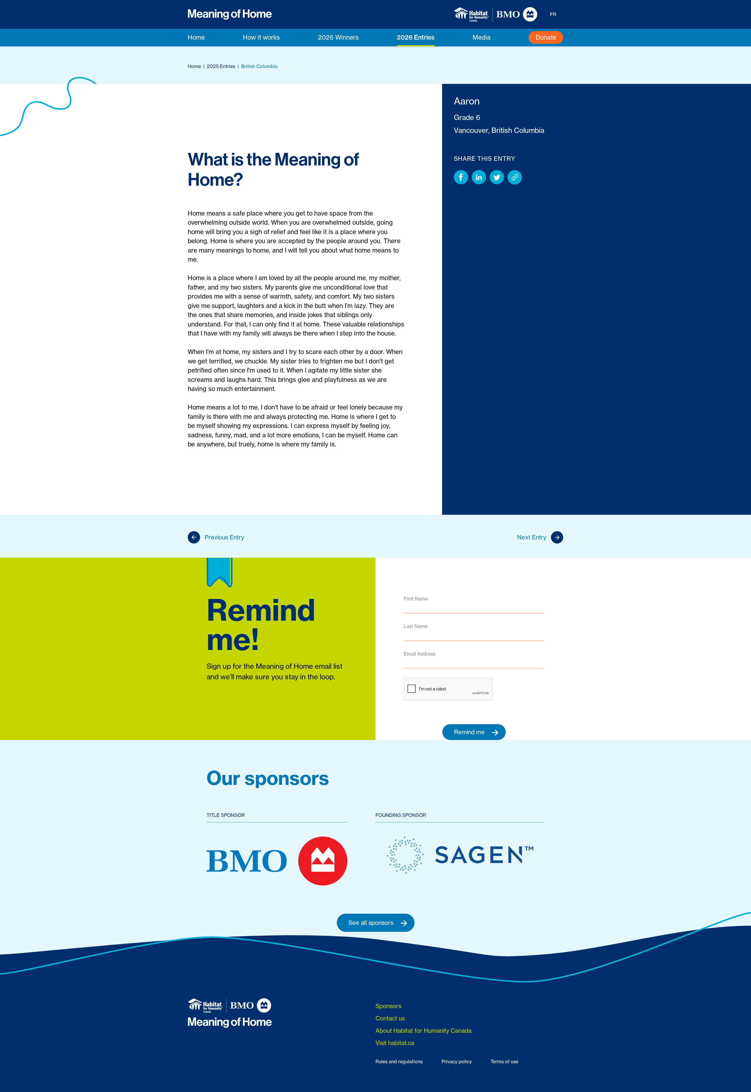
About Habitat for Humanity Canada (423, 1030)
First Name (416, 599)
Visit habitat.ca (395, 1043)
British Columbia (259, 66)
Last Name (415, 626)
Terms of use (504, 1061)
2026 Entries (415, 37)
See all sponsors (372, 922)
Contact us (390, 1018)
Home (196, 37)
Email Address (419, 654)
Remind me (470, 732)
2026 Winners (338, 37)
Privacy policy (457, 1061)
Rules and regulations (399, 1061)
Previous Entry (224, 537)
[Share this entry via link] (515, 177)
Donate (546, 37)
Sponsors (388, 1006)
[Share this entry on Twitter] (497, 177)
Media (481, 37)
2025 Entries (221, 66)
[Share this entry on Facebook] (461, 177)
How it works (261, 37)
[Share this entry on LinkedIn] (479, 177)
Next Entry (531, 537)
